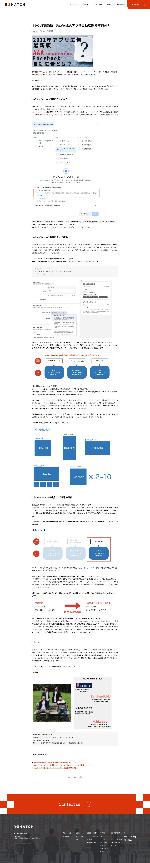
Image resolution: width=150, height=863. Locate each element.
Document (121, 5)
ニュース (102, 839)
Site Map (128, 840)
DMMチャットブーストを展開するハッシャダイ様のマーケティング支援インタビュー (63, 765)
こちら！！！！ (66, 666)
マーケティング (80, 836)
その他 (102, 851)
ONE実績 (89, 839)
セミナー (102, 836)
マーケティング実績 (92, 836)
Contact (128, 833)
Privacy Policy (130, 836)
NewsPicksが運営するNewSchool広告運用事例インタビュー (55, 762)
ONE (77, 839)
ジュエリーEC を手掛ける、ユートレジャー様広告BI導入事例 (55, 768)
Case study (97, 5)
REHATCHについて (68, 836)
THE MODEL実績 (91, 842)
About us (73, 5)
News (109, 5)
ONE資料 (113, 845)
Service (85, 5)
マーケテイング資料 (116, 839)
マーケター (103, 845)
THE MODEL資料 (115, 842)
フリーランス (103, 842)
